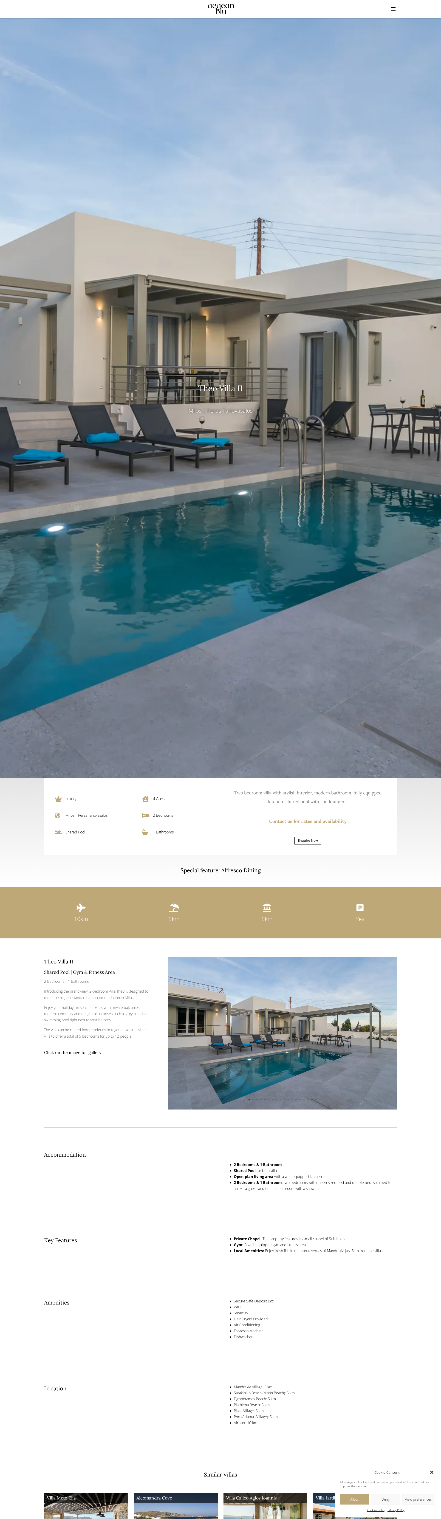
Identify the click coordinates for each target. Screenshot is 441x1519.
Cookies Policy (376, 1510)
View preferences (418, 1499)
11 (288, 1099)
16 (308, 1099)
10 (284, 1099)
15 (304, 1099)
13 (296, 1099)
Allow (354, 1499)
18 (316, 1099)
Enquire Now (308, 840)
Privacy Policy (395, 1510)
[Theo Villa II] (282, 1108)
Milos (195, 410)
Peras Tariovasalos (230, 410)
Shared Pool (75, 832)
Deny (386, 1499)
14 (300, 1099)
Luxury (70, 798)
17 (312, 1099)
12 (292, 1099)
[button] (432, 1472)
